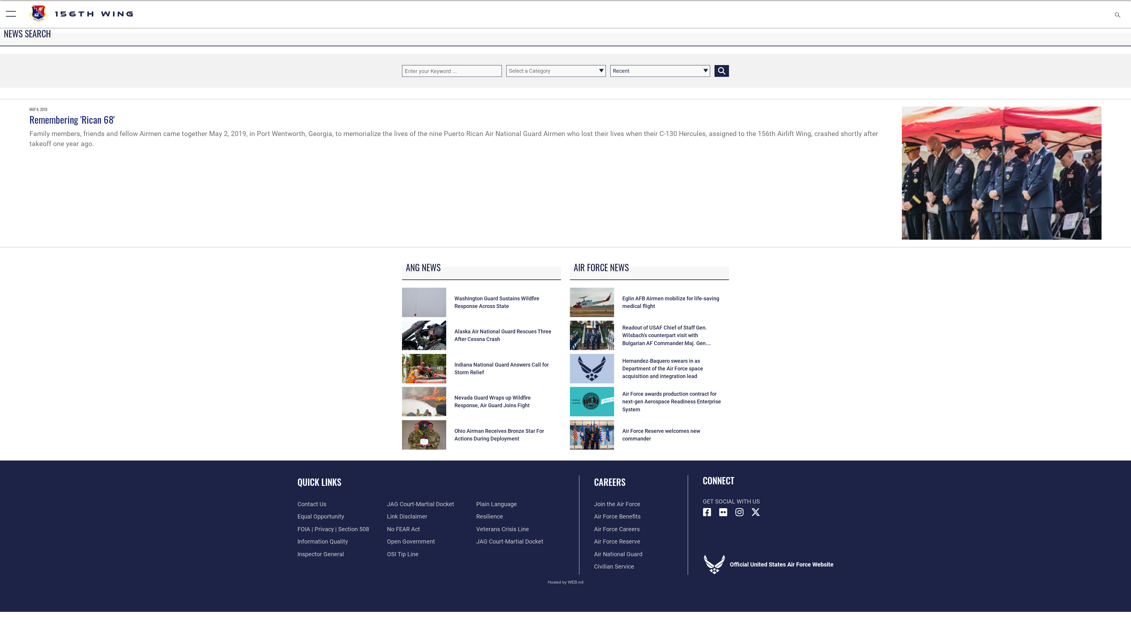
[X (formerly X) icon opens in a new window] (755, 512)
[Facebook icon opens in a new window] (707, 512)
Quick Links (319, 481)
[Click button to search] (722, 71)
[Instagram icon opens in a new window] (739, 512)
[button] (9, 14)
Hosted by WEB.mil (565, 582)
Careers (610, 481)
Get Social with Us (731, 501)
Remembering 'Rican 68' (72, 119)
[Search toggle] (1117, 14)
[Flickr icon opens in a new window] (723, 512)
